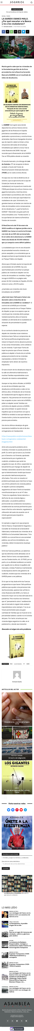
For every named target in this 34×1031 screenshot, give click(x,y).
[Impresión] (19, 31)
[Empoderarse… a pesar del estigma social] (17, 709)
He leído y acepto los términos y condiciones (16, 858)
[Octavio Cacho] (17, 675)
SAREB (27, 664)
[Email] (15, 31)
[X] (7, 31)
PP (24, 664)
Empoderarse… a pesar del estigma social (17, 723)
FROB (11, 664)
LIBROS (17, 788)
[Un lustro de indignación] (17, 743)
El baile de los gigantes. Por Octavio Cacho (17, 791)
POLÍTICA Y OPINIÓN (16, 755)
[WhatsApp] (11, 31)
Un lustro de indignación (17, 758)
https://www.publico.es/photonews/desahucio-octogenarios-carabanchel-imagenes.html (17, 439)
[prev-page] (3, 798)
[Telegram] (23, 31)
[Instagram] (12, 1021)
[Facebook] (3, 31)
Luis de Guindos (18, 664)
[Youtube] (26, 1021)
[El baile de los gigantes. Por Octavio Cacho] (17, 777)
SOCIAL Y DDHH (6, 16)
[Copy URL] (27, 31)
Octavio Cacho (8, 26)
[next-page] (6, 798)
